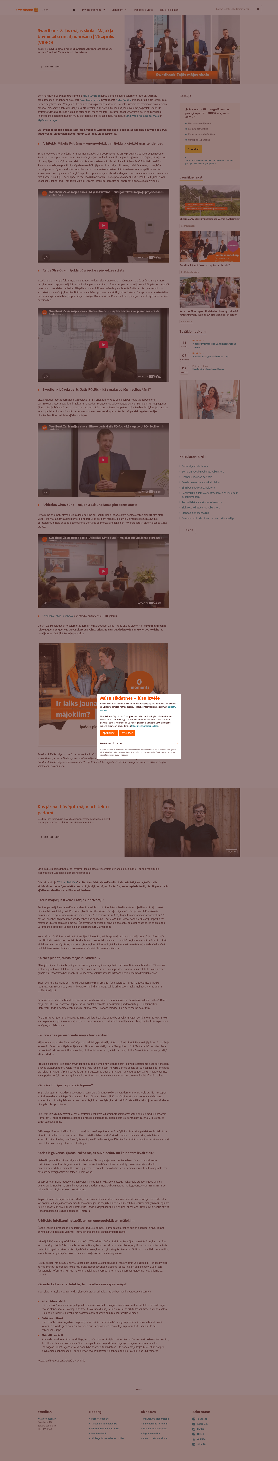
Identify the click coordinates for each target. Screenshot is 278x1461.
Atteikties (127, 732)
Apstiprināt (109, 732)
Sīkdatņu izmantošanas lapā (144, 726)
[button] (139, 743)
